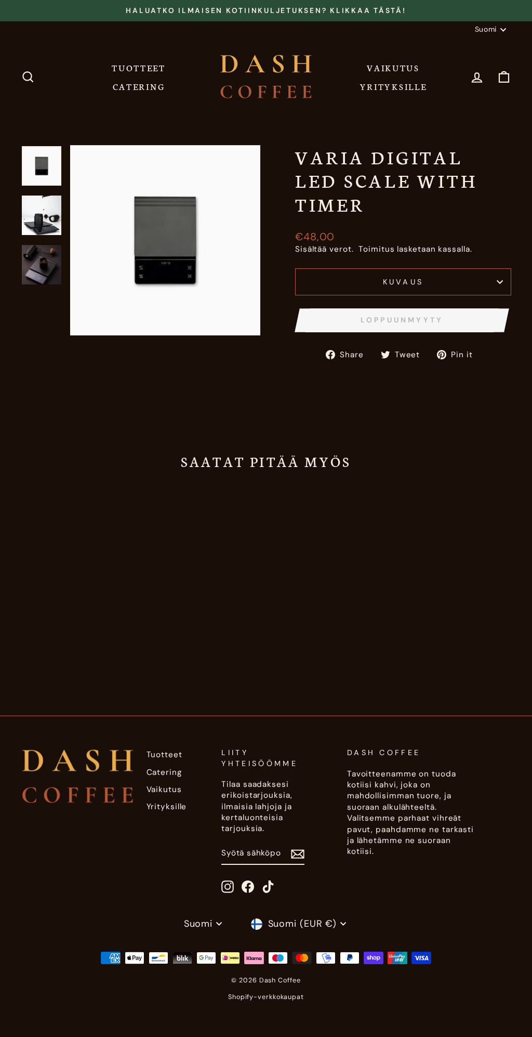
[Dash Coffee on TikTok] (268, 886)
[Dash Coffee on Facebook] (248, 886)
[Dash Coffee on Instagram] (227, 886)
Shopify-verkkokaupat (266, 997)
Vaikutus (393, 67)
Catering (139, 86)
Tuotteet (139, 67)
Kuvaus (403, 282)
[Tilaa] (297, 853)
